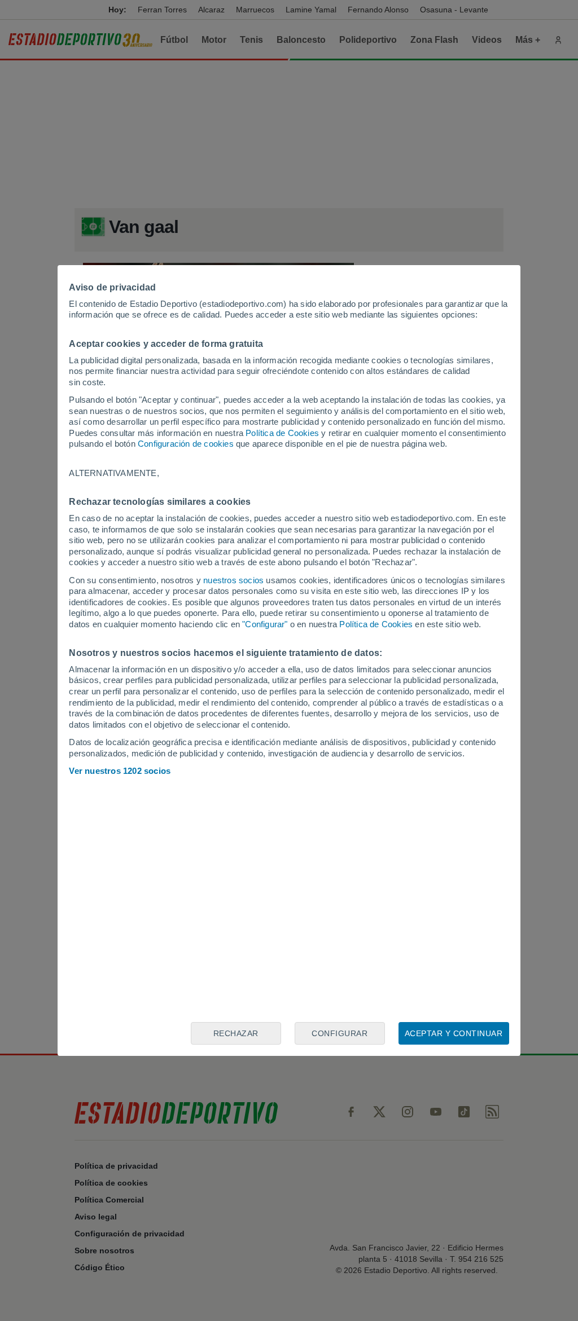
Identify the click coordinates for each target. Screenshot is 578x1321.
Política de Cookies (282, 433)
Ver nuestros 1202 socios (119, 771)
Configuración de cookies (186, 443)
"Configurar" (264, 624)
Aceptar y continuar (454, 1033)
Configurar (339, 1033)
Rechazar (236, 1033)
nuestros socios (233, 580)
